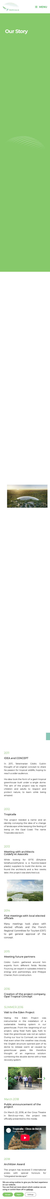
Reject (19, 1194)
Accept (7, 1194)
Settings (30, 1194)
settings (29, 1189)
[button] (5, 1078)
